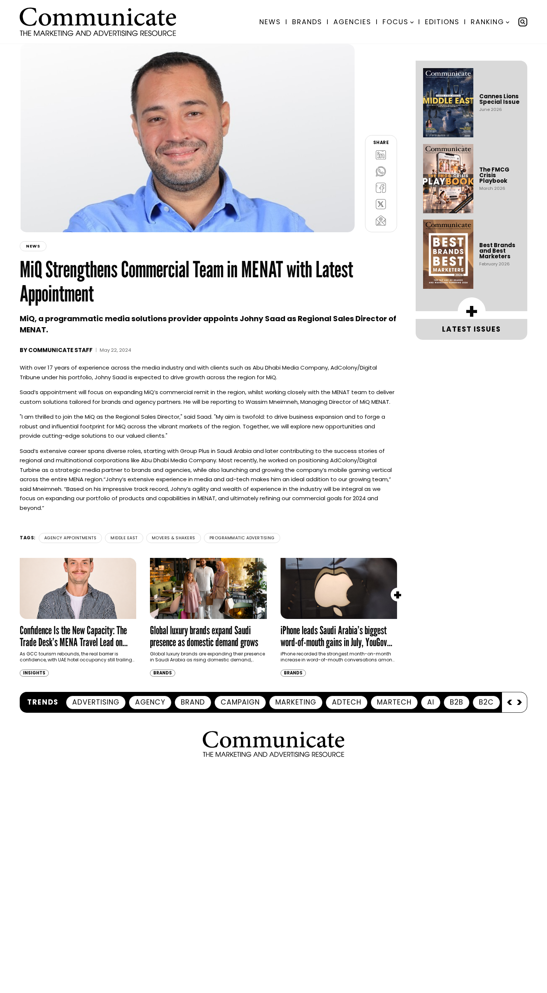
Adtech (346, 702)
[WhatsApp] (381, 171)
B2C (486, 702)
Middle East (124, 538)
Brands (307, 21)
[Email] (381, 220)
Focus (396, 21)
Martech (394, 702)
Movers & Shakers (173, 538)
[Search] (522, 21)
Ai (430, 702)
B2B (456, 702)
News (270, 21)
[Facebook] (381, 187)
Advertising (95, 702)
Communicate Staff (60, 350)
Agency (150, 702)
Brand (193, 702)
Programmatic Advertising (242, 538)
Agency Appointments (70, 538)
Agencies (352, 21)
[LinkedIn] (381, 155)
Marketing (295, 702)
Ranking (487, 21)
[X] (381, 204)
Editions (442, 21)
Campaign (240, 702)
